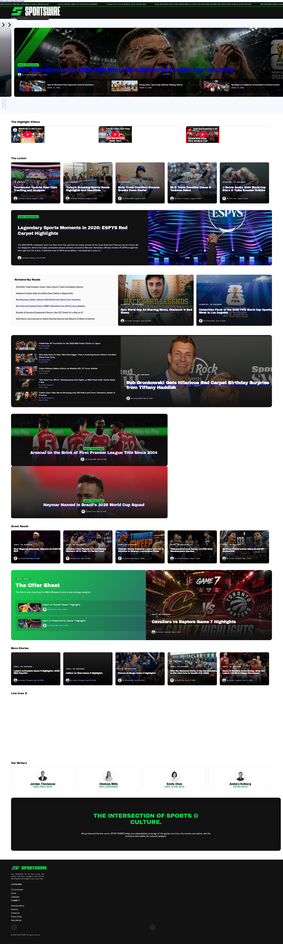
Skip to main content (7, 1)
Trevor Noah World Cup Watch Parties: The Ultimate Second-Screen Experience (128, 69)
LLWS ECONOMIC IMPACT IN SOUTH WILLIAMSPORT (77, 4)
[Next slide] (9, 25)
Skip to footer (19, 1)
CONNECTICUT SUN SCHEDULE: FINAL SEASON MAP (126, 4)
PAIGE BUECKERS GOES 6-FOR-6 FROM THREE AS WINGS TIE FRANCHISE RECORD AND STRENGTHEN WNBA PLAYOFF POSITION (202, 4)
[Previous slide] (3, 25)
